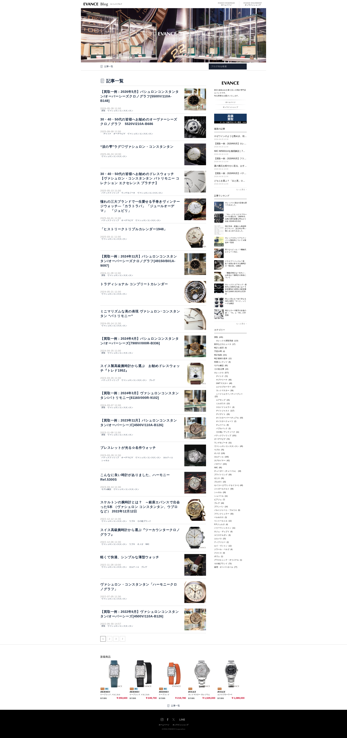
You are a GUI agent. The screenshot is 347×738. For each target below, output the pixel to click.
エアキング (222, 400)
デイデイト (222, 414)
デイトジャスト (224, 411)
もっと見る (240, 189)
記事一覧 (108, 66)
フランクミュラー (223, 514)
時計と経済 (220, 348)
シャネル (105, 460)
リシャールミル (223, 521)
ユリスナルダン (222, 535)
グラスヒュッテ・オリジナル (228, 560)
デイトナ (106, 134)
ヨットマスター (223, 390)
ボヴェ (218, 556)
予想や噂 (219, 351)
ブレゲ (152, 380)
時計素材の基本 (223, 358)
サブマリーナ (223, 380)
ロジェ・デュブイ (223, 531)
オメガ (140, 544)
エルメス (220, 538)
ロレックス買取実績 (226, 341)
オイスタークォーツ (225, 421)
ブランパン (221, 506)
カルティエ (168, 457)
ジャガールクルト (223, 489)
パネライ (220, 464)
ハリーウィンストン (224, 528)
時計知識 (220, 355)
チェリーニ (221, 425)
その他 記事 (221, 369)
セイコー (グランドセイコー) (228, 485)
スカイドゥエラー (224, 407)
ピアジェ (219, 499)
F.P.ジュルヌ (221, 524)
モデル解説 (106, 489)
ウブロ (132, 521)
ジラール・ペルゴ (223, 549)
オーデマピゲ (119, 134)
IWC (147, 544)
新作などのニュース (224, 344)
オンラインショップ (253, 5)
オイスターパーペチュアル (228, 418)
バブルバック (222, 428)
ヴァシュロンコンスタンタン (120, 110)
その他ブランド (144, 521)
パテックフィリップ (110, 193)
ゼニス (219, 478)
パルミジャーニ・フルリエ (227, 510)
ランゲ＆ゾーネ (128, 193)
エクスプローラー (224, 387)
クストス (219, 553)
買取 (103, 110)
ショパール (221, 496)
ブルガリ (220, 482)
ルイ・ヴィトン (223, 546)
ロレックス (221, 373)
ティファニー (221, 542)
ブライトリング (223, 474)
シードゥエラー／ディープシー (228, 395)
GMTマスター (223, 383)
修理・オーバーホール (225, 567)
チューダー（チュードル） (227, 471)
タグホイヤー (222, 460)
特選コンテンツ (222, 362)
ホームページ (226, 5)
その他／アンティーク (226, 432)
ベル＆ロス (220, 517)
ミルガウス (222, 403)
